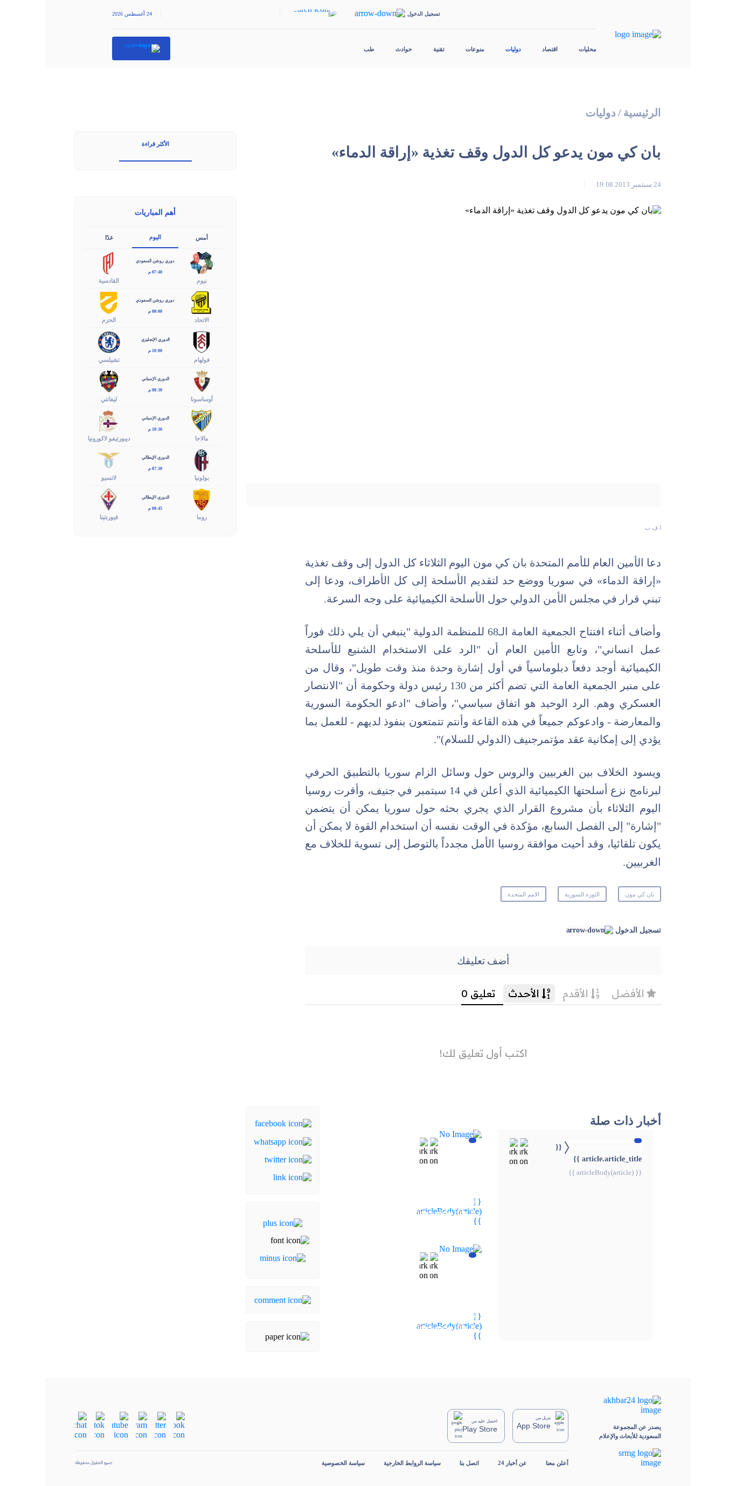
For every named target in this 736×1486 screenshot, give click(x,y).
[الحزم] (109, 301)
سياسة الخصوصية (343, 1463)
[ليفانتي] (109, 380)
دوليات (513, 49)
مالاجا (202, 438)
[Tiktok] (99, 1424)
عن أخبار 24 (512, 1463)
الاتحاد (202, 320)
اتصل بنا (469, 1463)
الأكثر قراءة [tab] (155, 144)
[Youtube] (120, 1424)
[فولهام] (201, 341)
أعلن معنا (557, 1463)
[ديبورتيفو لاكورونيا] (109, 419)
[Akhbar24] (624, 1405)
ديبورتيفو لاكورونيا (109, 438)
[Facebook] (283, 1122)
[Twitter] (288, 1158)
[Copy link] (292, 1176)
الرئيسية (642, 112)
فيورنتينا (109, 517)
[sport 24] (141, 48)
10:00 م (155, 350)
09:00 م (155, 311)
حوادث (403, 49)
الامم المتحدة (523, 894)
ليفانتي (109, 399)
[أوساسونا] (201, 380)
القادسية (109, 280)
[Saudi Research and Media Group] (624, 1458)
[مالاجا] (201, 419)
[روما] (201, 498)
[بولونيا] (201, 459)
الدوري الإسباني (155, 378)
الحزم (109, 320)
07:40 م (155, 272)
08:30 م (155, 390)
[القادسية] (109, 262)
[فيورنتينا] (109, 498)
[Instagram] (141, 1424)
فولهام (202, 359)
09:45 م (155, 508)
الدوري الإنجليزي (155, 339)
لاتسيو (108, 477)
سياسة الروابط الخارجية (412, 1463)
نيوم (202, 280)
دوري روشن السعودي (155, 260)
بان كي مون (639, 894)
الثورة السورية (582, 894)
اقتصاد (550, 49)
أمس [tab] (202, 237)
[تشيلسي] (109, 341)
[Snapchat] (81, 1424)
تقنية (439, 49)
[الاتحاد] (201, 301)
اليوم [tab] (155, 237)
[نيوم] (201, 262)
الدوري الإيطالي (155, 457)
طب (369, 49)
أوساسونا (202, 399)
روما (202, 517)
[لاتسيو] (109, 459)
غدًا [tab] (109, 237)
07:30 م (155, 468)
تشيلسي (109, 359)
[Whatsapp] (282, 1140)
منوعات (475, 49)
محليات (587, 49)
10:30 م (155, 429)
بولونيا (202, 477)
